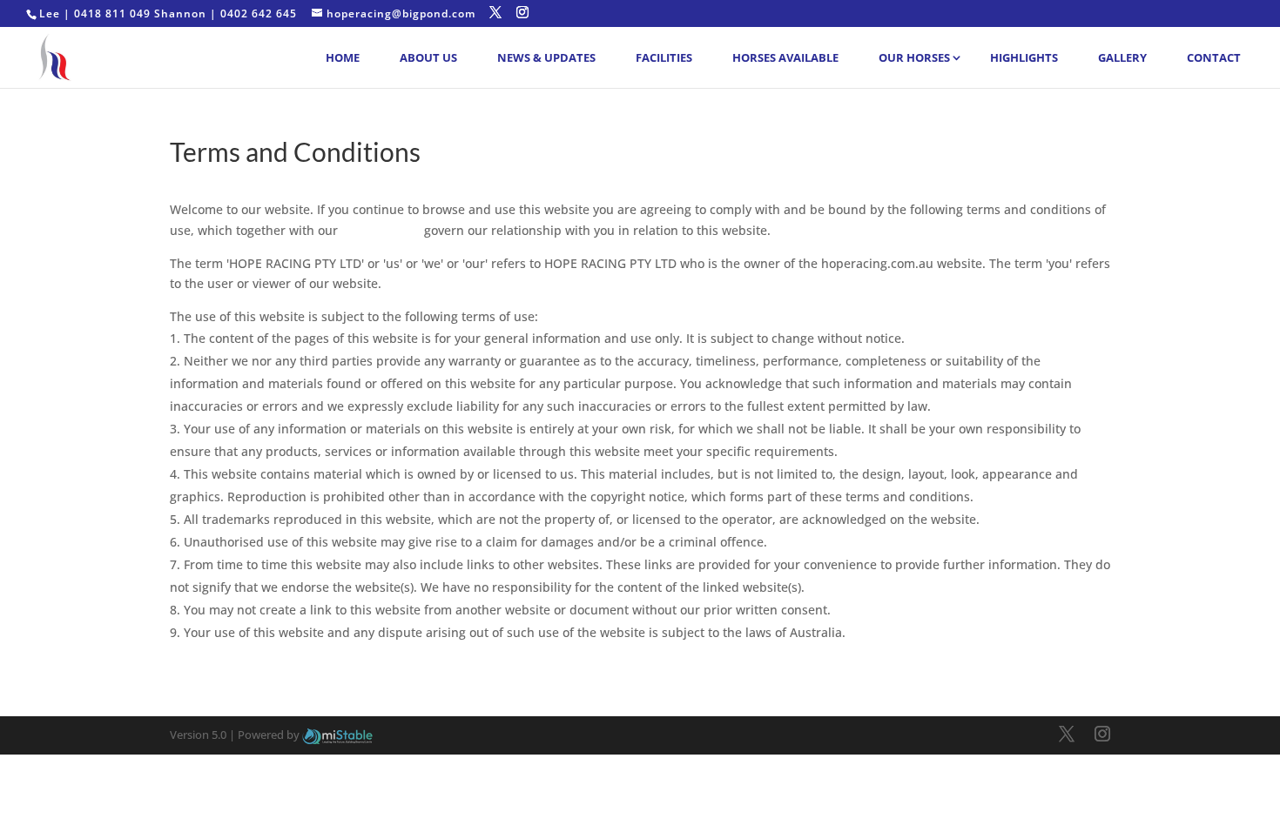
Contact (1214, 57)
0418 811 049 (112, 13)
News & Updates (546, 57)
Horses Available (785, 57)
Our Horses (914, 57)
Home (343, 57)
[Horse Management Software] (337, 734)
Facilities (664, 57)
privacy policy (381, 230)
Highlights (1024, 57)
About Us (428, 57)
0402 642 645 (258, 13)
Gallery (1122, 57)
